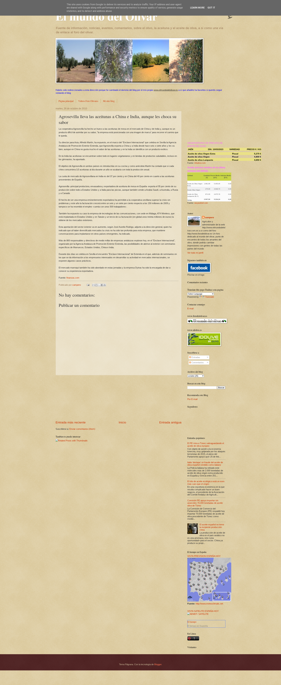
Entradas (195, 357)
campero (209, 217)
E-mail (190, 308)
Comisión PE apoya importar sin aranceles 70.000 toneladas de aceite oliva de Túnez (205, 503)
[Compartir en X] (99, 285)
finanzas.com (72, 277)
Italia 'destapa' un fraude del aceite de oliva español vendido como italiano (205, 463)
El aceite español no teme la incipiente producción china (211, 527)
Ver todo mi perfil (195, 253)
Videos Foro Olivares (88, 100)
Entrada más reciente (71, 422)
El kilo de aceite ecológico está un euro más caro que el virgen (205, 482)
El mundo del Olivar (106, 16)
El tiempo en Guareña (197, 626)
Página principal (66, 100)
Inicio (122, 422)
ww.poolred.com (201, 203)
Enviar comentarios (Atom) (82, 429)
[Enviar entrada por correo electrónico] (88, 285)
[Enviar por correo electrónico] (93, 285)
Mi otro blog (109, 100)
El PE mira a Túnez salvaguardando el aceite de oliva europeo (205, 444)
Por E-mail (192, 399)
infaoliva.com (200, 163)
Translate (209, 297)
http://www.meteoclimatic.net (209, 604)
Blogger (157, 664)
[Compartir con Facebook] (101, 285)
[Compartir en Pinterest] (104, 285)
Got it (211, 7)
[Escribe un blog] (96, 285)
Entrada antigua (170, 422)
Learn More (197, 7)
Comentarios (197, 362)
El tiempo (191, 621)
